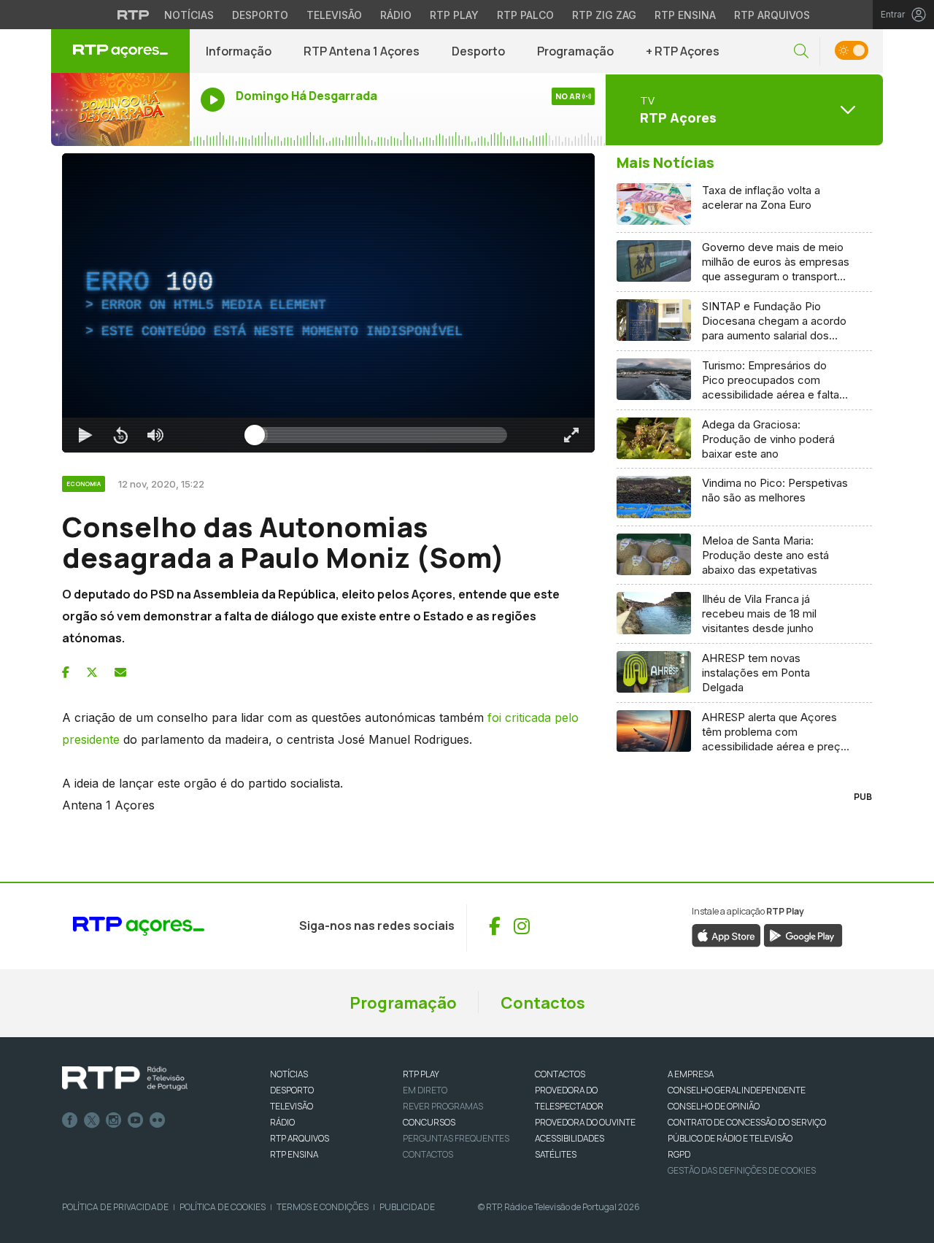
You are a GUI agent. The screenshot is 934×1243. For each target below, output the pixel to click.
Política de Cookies (223, 1207)
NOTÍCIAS (289, 1074)
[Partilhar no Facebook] (65, 672)
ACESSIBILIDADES (569, 1138)
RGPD (679, 1154)
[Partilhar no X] (92, 672)
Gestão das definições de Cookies (742, 1170)
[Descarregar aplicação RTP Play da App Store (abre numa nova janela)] (726, 934)
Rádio (396, 15)
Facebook (70, 1120)
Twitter (92, 1120)
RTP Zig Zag (604, 15)
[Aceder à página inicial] (120, 51)
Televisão (334, 15)
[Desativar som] (155, 435)
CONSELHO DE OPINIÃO (714, 1106)
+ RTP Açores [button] (682, 51)
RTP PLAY (421, 1074)
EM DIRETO (425, 1090)
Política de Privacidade (115, 1207)
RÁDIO (282, 1122)
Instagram (114, 1120)
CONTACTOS (560, 1074)
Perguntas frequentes (456, 1138)
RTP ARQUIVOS (299, 1138)
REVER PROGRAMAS (443, 1106)
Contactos (543, 1003)
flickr (158, 1120)
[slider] (381, 435)
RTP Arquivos (772, 15)
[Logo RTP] (125, 1078)
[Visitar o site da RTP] (133, 14)
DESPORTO (292, 1090)
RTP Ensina (685, 15)
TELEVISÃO (291, 1106)
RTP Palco (525, 15)
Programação (575, 51)
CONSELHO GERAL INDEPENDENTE (737, 1090)
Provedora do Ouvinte (585, 1122)
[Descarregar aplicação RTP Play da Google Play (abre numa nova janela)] (803, 934)
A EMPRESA (691, 1074)
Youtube (136, 1120)
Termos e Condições (322, 1207)
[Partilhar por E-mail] (120, 672)
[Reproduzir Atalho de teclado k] (85, 435)
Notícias (189, 15)
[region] (328, 303)
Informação (238, 51)
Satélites (555, 1154)
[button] (801, 51)
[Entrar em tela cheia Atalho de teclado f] (571, 435)
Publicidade (407, 1207)
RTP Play (454, 15)
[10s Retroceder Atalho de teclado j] (120, 435)
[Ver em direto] (120, 109)
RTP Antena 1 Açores (362, 51)
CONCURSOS (429, 1122)
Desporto (260, 15)
